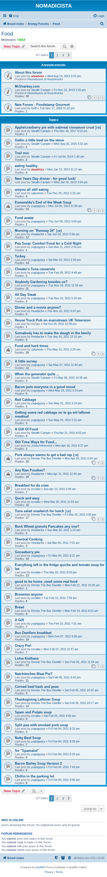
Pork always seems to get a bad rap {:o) (46, 455)
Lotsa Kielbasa (26, 658)
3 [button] (63, 55)
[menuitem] (14, 16)
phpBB (40, 867)
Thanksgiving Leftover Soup (37, 699)
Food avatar (24, 218)
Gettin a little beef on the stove (39, 140)
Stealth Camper (41, 89)
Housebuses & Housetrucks (45, 79)
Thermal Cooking (29, 539)
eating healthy (26, 166)
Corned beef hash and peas (37, 687)
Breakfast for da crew (32, 485)
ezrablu (36, 489)
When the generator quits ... (37, 374)
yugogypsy (38, 205)
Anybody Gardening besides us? (41, 282)
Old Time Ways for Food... (36, 442)
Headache (37, 234)
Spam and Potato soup (33, 712)
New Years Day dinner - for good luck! (45, 179)
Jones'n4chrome (41, 445)
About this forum (28, 72)
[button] (68, 55)
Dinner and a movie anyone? (38, 307)
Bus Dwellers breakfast (33, 633)
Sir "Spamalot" (27, 751)
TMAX (21, 39)
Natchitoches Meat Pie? (33, 674)
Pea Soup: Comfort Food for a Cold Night (48, 243)
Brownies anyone (29, 594)
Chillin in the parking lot (34, 776)
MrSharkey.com (27, 86)
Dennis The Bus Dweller (46, 458)
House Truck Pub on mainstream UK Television (53, 320)
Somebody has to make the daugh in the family (53, 333)
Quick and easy (27, 498)
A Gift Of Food (26, 429)
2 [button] (57, 55)
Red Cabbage (25, 400)
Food (7, 34)
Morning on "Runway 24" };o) (38, 231)
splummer (37, 193)
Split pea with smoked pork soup (41, 725)
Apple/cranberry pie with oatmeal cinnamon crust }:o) (58, 127)
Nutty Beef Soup (28, 738)
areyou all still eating (32, 190)
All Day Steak (25, 295)
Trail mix (22, 153)
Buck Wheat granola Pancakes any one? (47, 526)
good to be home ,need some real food (46, 582)
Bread (19, 607)
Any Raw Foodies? (30, 470)
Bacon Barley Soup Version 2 (38, 763)
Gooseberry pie (27, 552)
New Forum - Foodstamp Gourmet (42, 105)
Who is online (12, 820)
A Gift (19, 620)
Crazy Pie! (23, 646)
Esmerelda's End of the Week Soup (43, 202)
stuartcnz (37, 76)
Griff (34, 108)
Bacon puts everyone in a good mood (45, 387)
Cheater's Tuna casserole (35, 269)
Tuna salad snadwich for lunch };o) (43, 511)
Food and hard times (31, 346)
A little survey (26, 361)
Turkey (20, 256)
